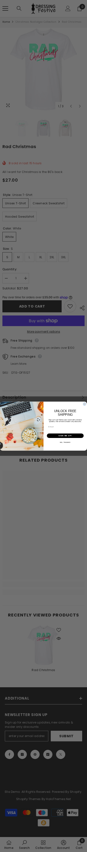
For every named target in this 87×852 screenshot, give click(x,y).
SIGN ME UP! (65, 436)
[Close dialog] (84, 404)
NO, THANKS (65, 442)
